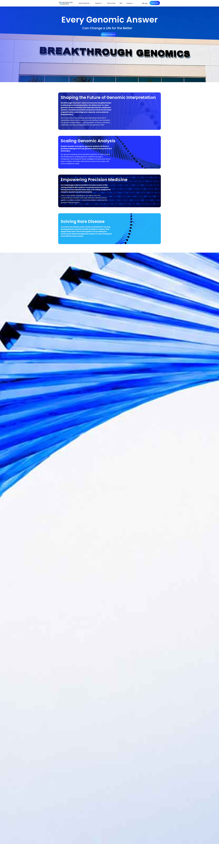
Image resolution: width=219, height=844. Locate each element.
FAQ (121, 3)
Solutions (98, 3)
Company (129, 3)
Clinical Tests (111, 3)
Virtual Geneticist (83, 3)
